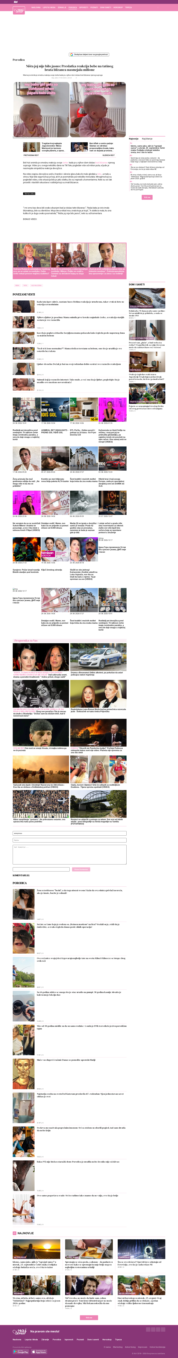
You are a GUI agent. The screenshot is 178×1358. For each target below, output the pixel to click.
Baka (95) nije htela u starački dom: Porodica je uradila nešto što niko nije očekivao (78, 1161)
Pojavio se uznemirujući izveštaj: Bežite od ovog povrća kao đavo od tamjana (146, 407)
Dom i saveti (105, 7)
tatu (100, 174)
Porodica (73, 7)
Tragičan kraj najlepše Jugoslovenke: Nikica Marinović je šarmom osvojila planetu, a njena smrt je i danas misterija (53, 147)
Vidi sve (147, 197)
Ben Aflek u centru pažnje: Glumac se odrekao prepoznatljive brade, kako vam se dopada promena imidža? (101, 147)
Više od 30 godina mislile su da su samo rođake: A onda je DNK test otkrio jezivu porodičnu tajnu (82, 1027)
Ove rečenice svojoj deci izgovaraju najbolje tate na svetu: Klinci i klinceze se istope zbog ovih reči (81, 959)
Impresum (142, 1347)
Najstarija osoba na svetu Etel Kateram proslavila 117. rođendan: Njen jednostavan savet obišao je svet (80, 1095)
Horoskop (118, 7)
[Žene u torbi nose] (24, 904)
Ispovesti (83, 7)
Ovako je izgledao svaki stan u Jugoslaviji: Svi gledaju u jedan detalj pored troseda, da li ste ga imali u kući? (146, 376)
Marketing (118, 1347)
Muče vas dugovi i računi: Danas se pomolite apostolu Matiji (66, 1059)
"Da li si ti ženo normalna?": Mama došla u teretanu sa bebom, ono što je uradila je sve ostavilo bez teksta (79, 350)
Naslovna (35, 7)
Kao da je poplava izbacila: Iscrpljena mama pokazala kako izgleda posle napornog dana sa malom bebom (81, 334)
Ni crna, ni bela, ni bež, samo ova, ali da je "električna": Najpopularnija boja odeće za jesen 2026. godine (146, 176)
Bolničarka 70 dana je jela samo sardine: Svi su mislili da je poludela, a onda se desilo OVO (147, 313)
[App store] (39, 1351)
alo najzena (36, 285)
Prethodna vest (31, 155)
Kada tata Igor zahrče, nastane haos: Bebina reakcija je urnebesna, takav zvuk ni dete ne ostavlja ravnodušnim (80, 303)
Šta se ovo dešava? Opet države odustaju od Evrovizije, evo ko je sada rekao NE (147, 168)
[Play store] (21, 1351)
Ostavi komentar (81, 869)
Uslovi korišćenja (157, 1347)
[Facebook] (148, 1329)
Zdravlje (62, 7)
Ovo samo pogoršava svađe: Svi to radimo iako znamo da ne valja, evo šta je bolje (77, 1195)
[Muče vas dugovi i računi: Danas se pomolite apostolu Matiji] (24, 1074)
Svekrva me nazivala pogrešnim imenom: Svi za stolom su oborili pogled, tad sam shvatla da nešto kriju (81, 1129)
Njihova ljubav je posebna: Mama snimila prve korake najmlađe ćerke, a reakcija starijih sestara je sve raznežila (80, 318)
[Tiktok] (163, 1329)
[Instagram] (153, 1329)
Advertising (130, 1347)
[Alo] (15, 2)
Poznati (94, 7)
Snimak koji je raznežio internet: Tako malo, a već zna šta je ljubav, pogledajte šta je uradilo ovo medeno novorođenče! (78, 381)
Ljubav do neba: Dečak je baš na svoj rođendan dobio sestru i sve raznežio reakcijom (79, 364)
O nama (107, 1347)
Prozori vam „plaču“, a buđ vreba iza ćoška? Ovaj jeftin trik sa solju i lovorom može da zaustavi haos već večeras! (147, 345)
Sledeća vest (109, 155)
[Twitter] (158, 1329)
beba (17, 285)
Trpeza (128, 7)
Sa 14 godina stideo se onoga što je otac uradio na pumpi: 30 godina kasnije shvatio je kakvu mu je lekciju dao (79, 993)
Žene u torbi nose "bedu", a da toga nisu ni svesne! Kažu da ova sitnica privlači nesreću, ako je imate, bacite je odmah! (80, 892)
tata (25, 285)
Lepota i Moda (49, 7)
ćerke (65, 162)
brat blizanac (101, 162)
